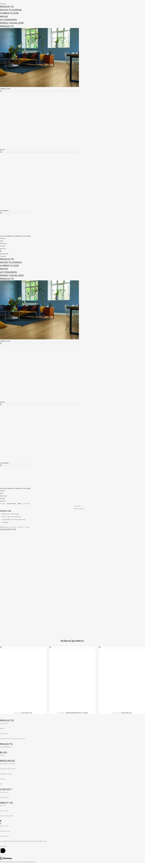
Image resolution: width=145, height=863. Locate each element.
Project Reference (5, 747)
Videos (2, 779)
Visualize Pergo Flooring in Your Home (15, 236)
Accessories (4, 733)
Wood (4, 16)
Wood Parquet (11, 504)
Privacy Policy (4, 836)
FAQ (1, 784)
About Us (3, 805)
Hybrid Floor (9, 13)
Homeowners (4, 792)
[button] (4, 254)
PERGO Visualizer (12, 23)
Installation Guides (6, 774)
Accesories (4, 210)
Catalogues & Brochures (8, 769)
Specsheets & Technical (7, 763)
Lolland (19, 504)
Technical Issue (5, 831)
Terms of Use (4, 826)
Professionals (4, 797)
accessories (8, 19)
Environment (4, 811)
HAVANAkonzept (41, 841)
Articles (2, 755)
